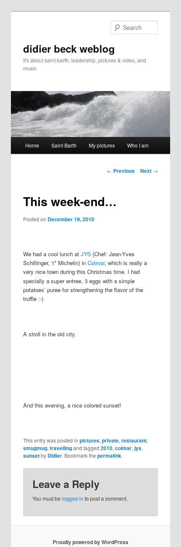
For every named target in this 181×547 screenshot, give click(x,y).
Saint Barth (64, 145)
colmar (123, 448)
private (110, 440)
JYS (86, 254)
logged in (72, 498)
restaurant (133, 440)
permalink (109, 455)
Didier (55, 455)
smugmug (35, 448)
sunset (31, 455)
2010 (106, 448)
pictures (89, 440)
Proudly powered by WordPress (90, 542)
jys (137, 448)
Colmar (96, 263)
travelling (61, 448)
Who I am (138, 145)
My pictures (102, 145)
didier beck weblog (69, 48)
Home (32, 145)
